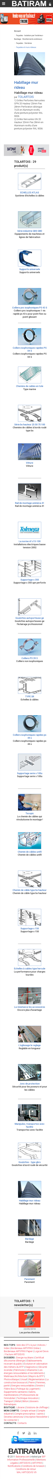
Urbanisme (31, 1370)
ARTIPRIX (37, 1463)
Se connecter (10, 1420)
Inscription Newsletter (36, 1416)
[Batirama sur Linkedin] (35, 1433)
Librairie (20, 1407)
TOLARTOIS (26, 97)
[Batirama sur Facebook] (18, 1433)
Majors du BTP (36, 1376)
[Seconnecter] (50, 5)
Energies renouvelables (22, 1385)
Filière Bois (9, 1388)
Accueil (17, 31)
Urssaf (24, 1379)
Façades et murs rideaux (26, 47)
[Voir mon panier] (43, 5)
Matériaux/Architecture (15, 1376)
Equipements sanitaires (15, 1391)
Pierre (32, 1382)
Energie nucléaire (24, 1357)
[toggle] (4, 4)
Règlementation (37, 1379)
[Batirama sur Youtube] (29, 1433)
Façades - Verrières (24, 43)
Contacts (22, 1423)
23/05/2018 (30, 1329)
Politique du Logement (27, 1388)
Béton (25, 1401)
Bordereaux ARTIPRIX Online (25, 1348)
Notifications (14, 1466)
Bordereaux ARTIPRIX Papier (18, 1351)
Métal (18, 1401)
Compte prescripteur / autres (29, 1413)
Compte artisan (28, 1410)
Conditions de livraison (33, 1466)
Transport (9, 1401)
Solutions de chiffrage (37, 1407)
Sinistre (40, 1385)
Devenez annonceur (14, 1416)
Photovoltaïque (11, 1379)
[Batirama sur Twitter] (23, 1433)
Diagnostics (31, 1367)
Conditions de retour (26, 1469)
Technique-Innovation (27, 1398)
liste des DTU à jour (26, 1345)
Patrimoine (19, 1370)
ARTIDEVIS (25, 1463)
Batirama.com (22, 1456)
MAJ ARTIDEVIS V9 (26, 1472)
